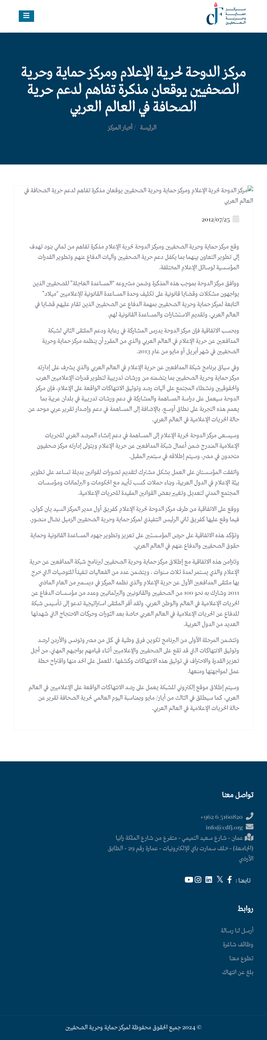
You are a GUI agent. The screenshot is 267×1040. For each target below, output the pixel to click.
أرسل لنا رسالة (237, 931)
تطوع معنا (241, 958)
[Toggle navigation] (26, 16)
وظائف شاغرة (238, 944)
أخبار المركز (120, 128)
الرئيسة (148, 128)
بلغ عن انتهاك (237, 972)
